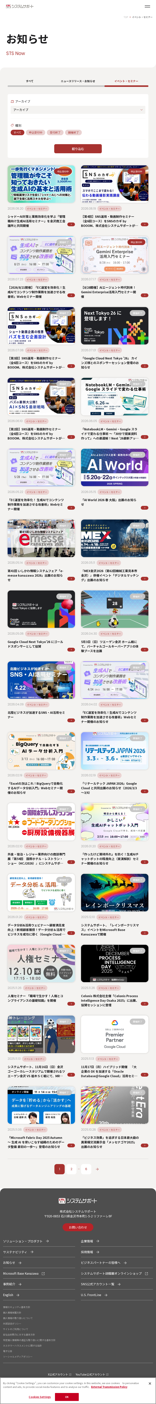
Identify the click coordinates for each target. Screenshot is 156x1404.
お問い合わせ (78, 1227)
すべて (29, 81)
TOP (126, 17)
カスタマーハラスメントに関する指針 (22, 1345)
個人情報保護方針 (12, 1312)
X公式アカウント (58, 1374)
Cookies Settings (40, 1397)
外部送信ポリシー (12, 1323)
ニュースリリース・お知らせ (78, 81)
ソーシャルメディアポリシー (18, 1356)
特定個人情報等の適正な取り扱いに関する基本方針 (29, 1340)
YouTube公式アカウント (90, 1374)
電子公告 (7, 1351)
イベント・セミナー (126, 81)
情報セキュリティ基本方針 (16, 1307)
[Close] (150, 1383)
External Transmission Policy (109, 1387)
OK (67, 1397)
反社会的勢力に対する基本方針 (19, 1334)
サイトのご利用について (15, 1329)
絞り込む (78, 148)
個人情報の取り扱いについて (18, 1318)
